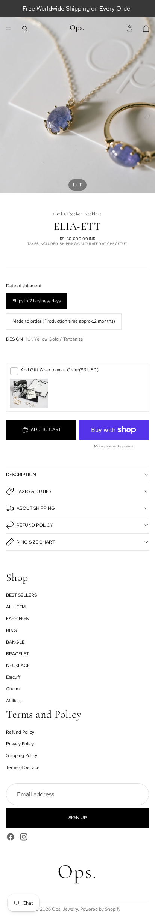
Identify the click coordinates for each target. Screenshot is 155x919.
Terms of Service (23, 767)
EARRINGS (17, 619)
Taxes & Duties (34, 491)
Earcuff (13, 677)
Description (21, 475)
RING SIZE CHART (36, 542)
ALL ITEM (16, 607)
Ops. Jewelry (65, 909)
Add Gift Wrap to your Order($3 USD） (61, 370)
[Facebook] (10, 836)
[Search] (25, 28)
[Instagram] (23, 836)
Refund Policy (35, 525)
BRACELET (17, 654)
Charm (13, 689)
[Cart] (146, 28)
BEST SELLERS (21, 595)
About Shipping (36, 508)
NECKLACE (18, 665)
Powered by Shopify (100, 909)
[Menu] (8, 28)
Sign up (77, 818)
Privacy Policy (20, 744)
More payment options (113, 446)
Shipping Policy (21, 755)
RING (11, 630)
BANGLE (15, 642)
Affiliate (14, 700)
